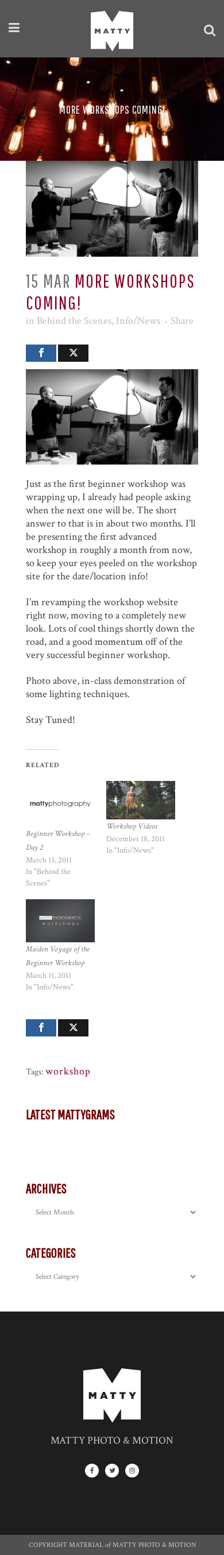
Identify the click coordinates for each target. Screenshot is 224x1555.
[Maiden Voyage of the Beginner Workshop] (60, 920)
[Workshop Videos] (140, 800)
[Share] (41, 353)
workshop (68, 1071)
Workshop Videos (131, 826)
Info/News (138, 320)
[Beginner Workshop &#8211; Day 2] (60, 804)
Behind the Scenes (74, 320)
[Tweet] (73, 353)
